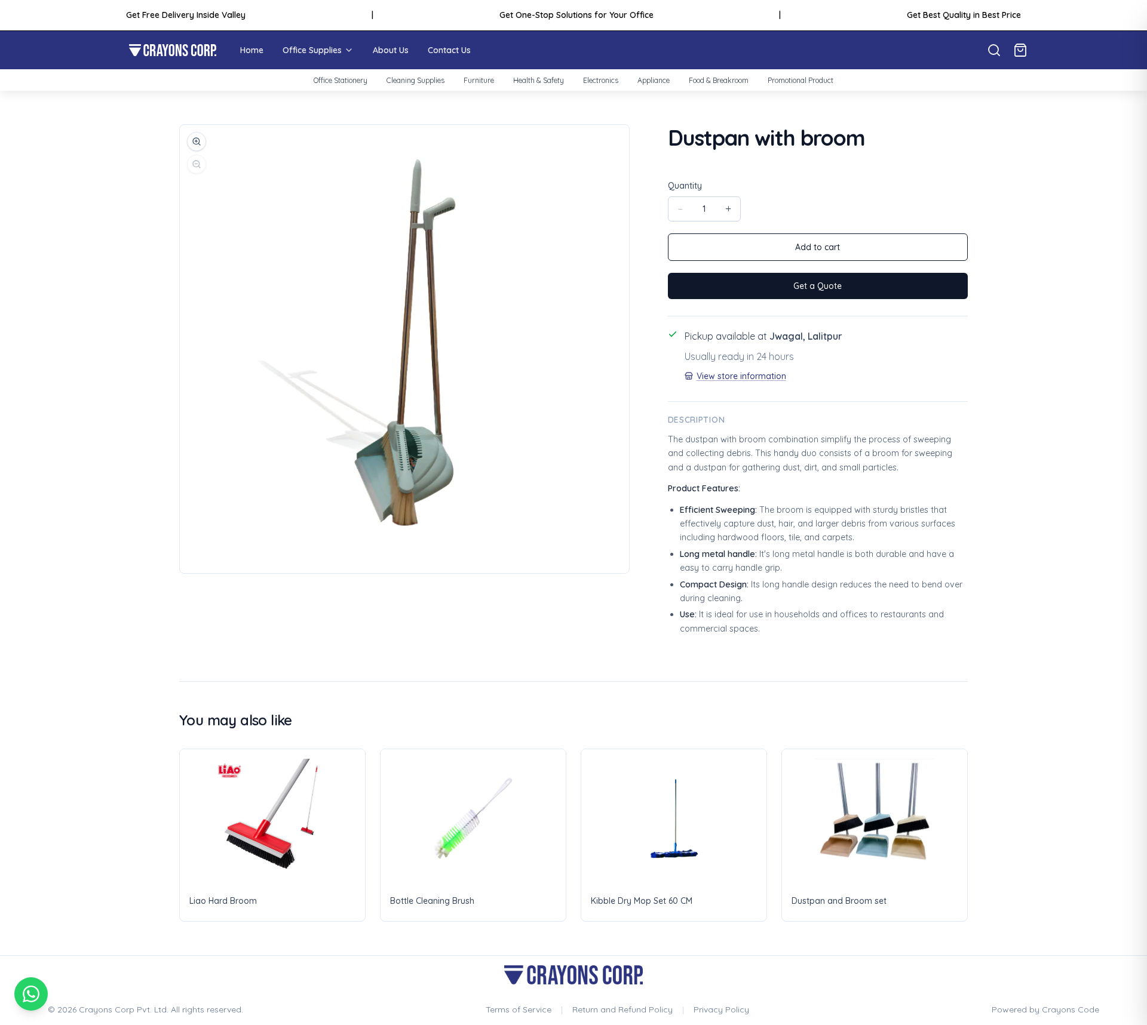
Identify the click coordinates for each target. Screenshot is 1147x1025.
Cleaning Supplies (415, 80)
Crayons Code (1070, 1009)
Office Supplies (312, 50)
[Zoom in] (196, 141)
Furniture (479, 80)
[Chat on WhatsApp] (31, 994)
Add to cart (817, 247)
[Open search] (994, 50)
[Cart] (1020, 50)
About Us (391, 50)
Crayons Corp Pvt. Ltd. (123, 1009)
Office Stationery (340, 80)
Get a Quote (817, 286)
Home (251, 50)
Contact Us (449, 50)
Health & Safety (538, 80)
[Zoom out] (196, 164)
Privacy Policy (721, 1009)
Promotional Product (800, 80)
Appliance (653, 80)
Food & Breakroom (719, 80)
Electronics (600, 80)
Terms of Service (518, 1009)
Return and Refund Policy (622, 1009)
